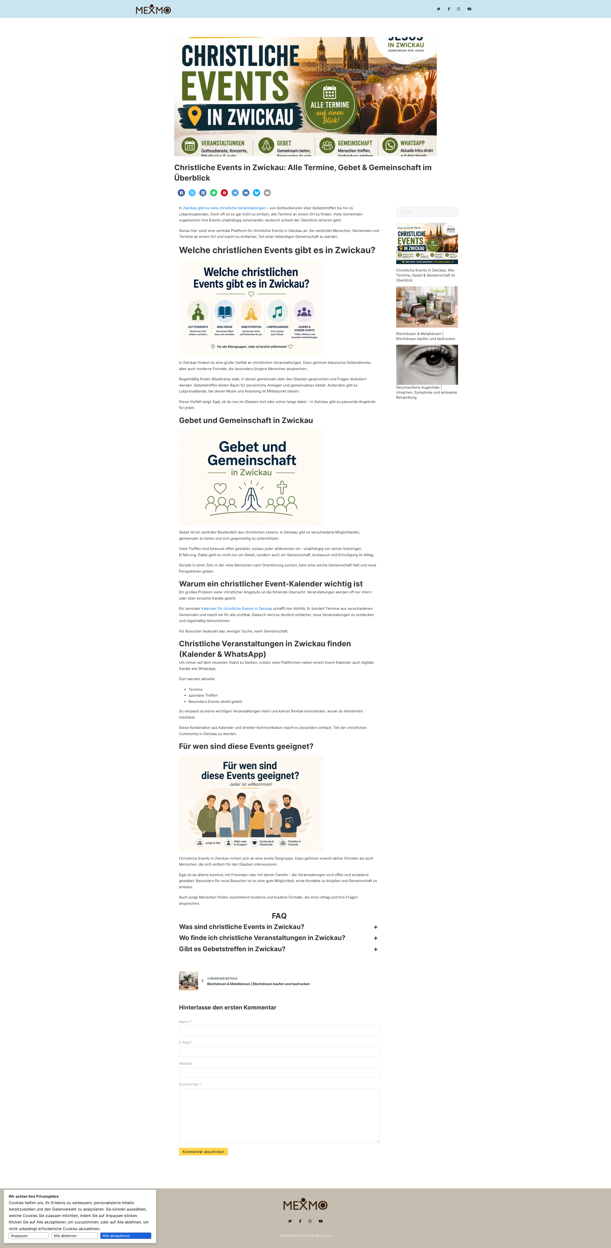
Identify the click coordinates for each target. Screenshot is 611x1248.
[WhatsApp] (213, 192)
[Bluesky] (256, 192)
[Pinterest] (224, 192)
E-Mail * (186, 1042)
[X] (192, 192)
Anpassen (19, 1235)
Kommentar (190, 1084)
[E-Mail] (267, 192)
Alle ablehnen (65, 1235)
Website (186, 1063)
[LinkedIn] (202, 192)
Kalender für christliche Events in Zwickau (236, 608)
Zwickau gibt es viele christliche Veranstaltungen (224, 208)
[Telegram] (235, 192)
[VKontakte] (245, 192)
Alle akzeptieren (116, 1235)
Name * (185, 1021)
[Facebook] (181, 192)
